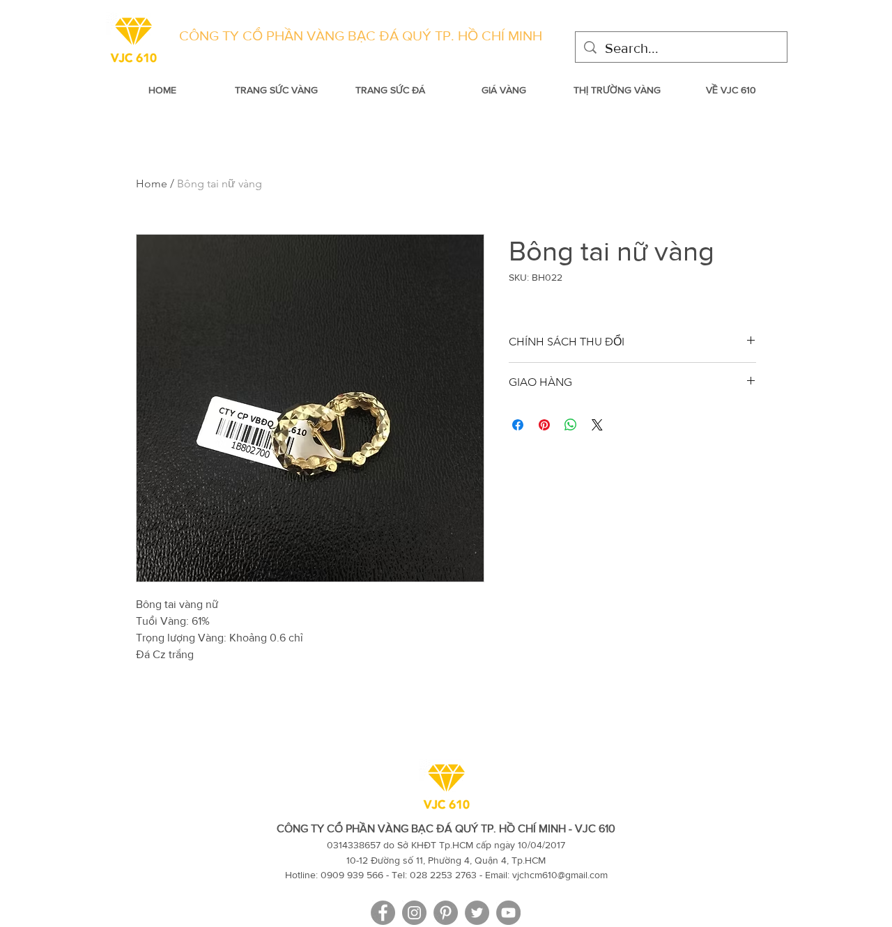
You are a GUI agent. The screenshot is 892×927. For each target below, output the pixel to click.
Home (151, 183)
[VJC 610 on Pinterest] (445, 913)
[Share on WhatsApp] (570, 424)
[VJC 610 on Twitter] (477, 913)
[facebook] (383, 913)
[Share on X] (597, 424)
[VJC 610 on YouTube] (508, 913)
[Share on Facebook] (517, 424)
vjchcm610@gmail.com (560, 874)
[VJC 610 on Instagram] (414, 913)
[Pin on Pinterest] (544, 424)
